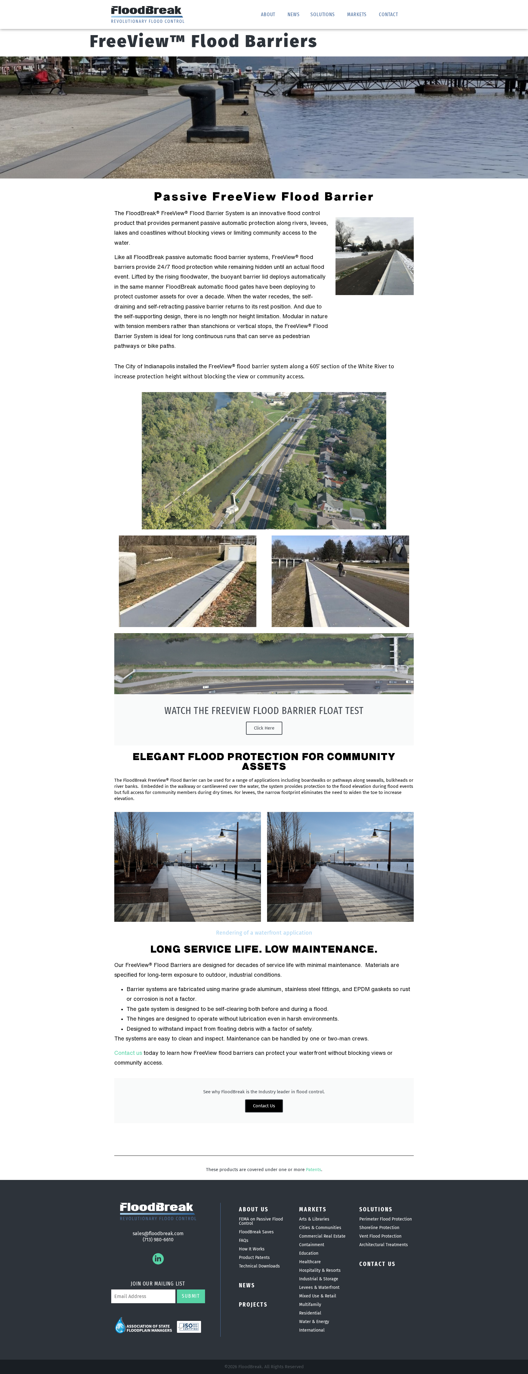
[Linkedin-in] (158, 1258)
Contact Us (264, 1106)
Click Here (264, 728)
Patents (313, 1169)
